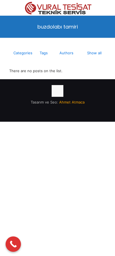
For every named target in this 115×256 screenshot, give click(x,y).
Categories (22, 53)
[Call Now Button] (13, 244)
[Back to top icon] (57, 91)
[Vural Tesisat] (57, 7)
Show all (94, 53)
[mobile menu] (107, 8)
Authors (66, 53)
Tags (44, 53)
